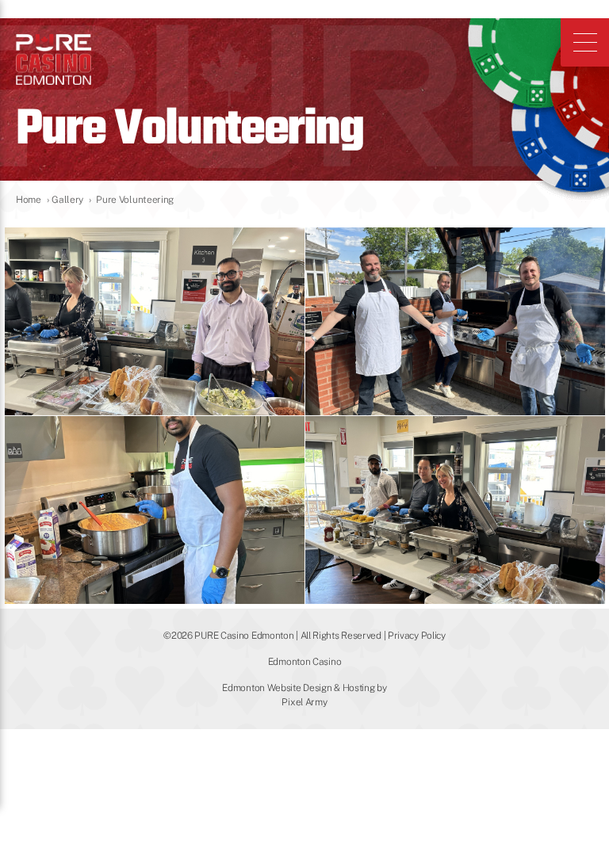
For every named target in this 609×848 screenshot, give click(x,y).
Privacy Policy (417, 635)
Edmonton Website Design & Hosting (298, 687)
